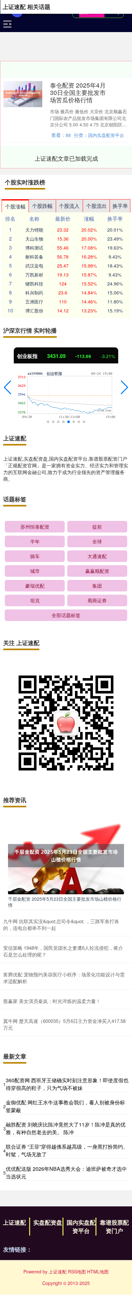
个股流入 (69, 205)
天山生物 (34, 238)
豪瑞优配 (35, 585)
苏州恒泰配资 (35, 526)
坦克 (35, 600)
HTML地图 (98, 1271)
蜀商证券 (97, 600)
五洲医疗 (34, 301)
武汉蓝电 (34, 265)
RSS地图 (77, 1271)
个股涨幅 (15, 206)
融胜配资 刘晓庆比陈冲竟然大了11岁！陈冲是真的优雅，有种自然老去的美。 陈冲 (66, 1128)
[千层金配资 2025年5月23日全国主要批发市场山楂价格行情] (66, 855)
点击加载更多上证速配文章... (66, 158)
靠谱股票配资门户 (114, 1226)
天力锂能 (34, 229)
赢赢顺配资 (97, 570)
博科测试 (34, 247)
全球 (97, 541)
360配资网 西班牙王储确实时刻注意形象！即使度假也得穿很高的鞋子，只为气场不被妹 (67, 1084)
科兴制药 (34, 292)
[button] (7, 387)
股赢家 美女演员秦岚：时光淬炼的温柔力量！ (52, 1001)
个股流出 (96, 205)
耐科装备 (34, 256)
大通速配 (97, 556)
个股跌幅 (42, 205)
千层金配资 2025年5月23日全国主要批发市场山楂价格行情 (64, 902)
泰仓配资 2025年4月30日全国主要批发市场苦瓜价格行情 (78, 92)
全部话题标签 (66, 615)
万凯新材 (34, 274)
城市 (35, 570)
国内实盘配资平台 (81, 1226)
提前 (97, 526)
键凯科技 (34, 283)
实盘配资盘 (47, 1222)
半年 (35, 541)
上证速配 (14, 1222)
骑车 (35, 556)
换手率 (120, 205)
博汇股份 (34, 310)
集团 (97, 585)
